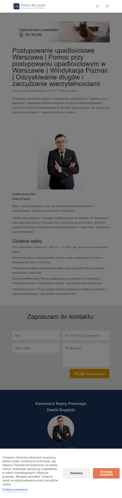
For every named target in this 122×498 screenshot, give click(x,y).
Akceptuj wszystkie (106, 473)
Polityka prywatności (15, 490)
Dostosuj (76, 473)
